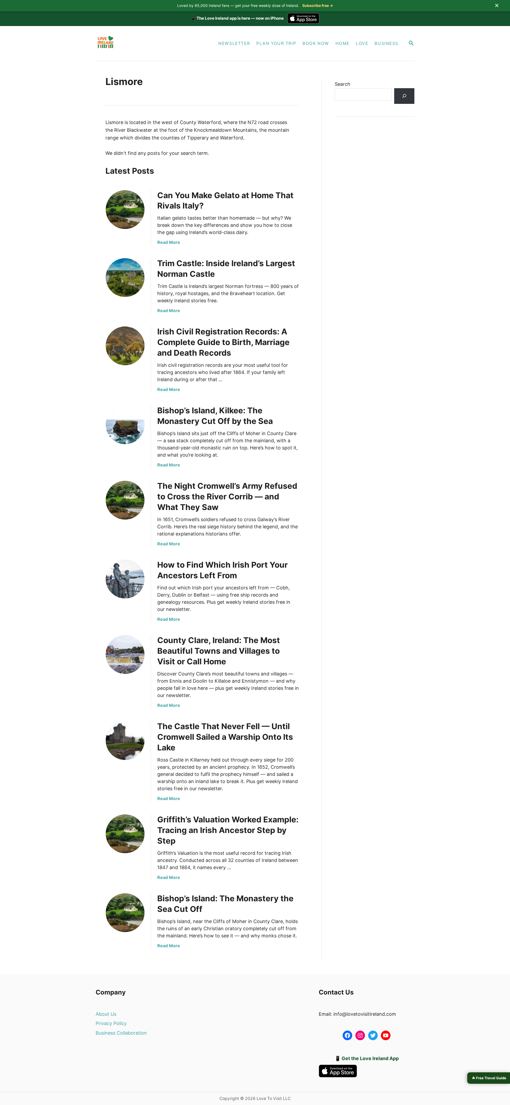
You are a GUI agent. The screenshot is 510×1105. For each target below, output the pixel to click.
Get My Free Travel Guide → (255, 603)
